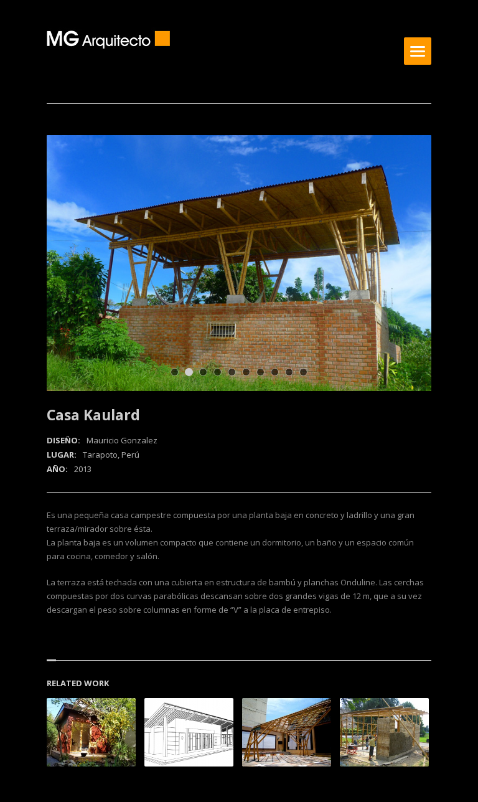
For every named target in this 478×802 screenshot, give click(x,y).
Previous (383, 161)
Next (405, 161)
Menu (417, 51)
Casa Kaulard (93, 415)
